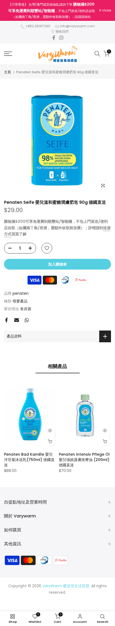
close (106, 10)
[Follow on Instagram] (61, 37)
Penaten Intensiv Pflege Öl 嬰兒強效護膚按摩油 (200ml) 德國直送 (84, 460)
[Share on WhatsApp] (26, 320)
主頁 (7, 72)
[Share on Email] (16, 320)
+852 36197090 (37, 26)
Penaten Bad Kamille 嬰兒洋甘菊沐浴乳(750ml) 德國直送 (29, 460)
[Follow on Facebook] (53, 37)
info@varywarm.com (77, 26)
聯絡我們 (62, 31)
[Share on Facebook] (6, 320)
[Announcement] (51, 10)
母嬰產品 (20, 301)
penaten (21, 293)
